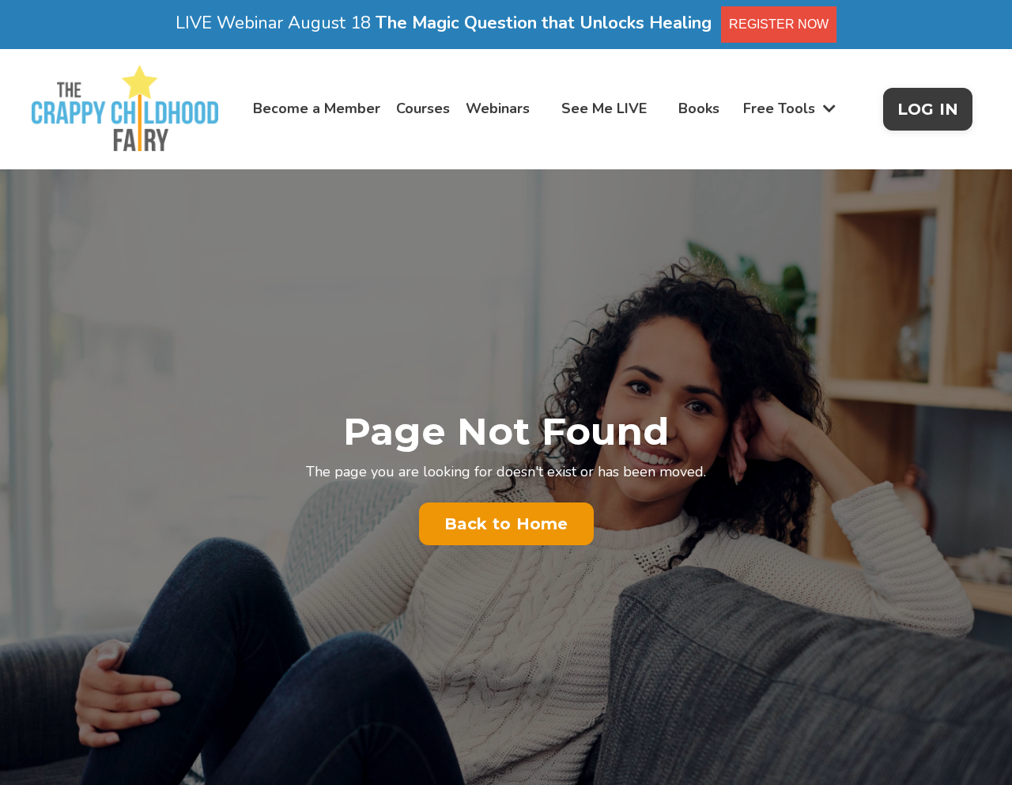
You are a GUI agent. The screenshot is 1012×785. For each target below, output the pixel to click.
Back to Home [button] (506, 523)
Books (698, 108)
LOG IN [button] (928, 109)
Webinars (498, 108)
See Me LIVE (604, 108)
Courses (423, 108)
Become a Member (316, 108)
